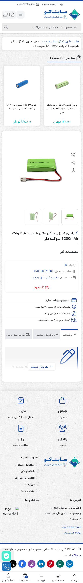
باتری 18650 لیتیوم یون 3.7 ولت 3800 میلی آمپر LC (21, 107)
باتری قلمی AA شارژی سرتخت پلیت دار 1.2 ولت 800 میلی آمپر (62, 107)
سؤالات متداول (25, 465)
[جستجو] (6, 27)
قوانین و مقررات (25, 478)
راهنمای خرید (27, 471)
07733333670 (26, 5)
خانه (76, 41)
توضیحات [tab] (68, 335)
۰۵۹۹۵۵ (76, 533)
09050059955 (51, 5)
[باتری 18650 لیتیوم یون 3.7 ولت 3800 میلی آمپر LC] (22, 84)
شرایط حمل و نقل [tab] (15, 335)
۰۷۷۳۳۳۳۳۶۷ (71, 528)
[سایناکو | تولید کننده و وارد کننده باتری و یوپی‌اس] (62, 14)
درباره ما (30, 484)
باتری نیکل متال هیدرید (56, 41)
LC (65, 265)
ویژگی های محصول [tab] (45, 335)
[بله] (6, 555)
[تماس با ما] (6, 566)
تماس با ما (28, 491)
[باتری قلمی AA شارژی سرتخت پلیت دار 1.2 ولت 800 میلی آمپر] (62, 84)
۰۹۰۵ (67, 533)
